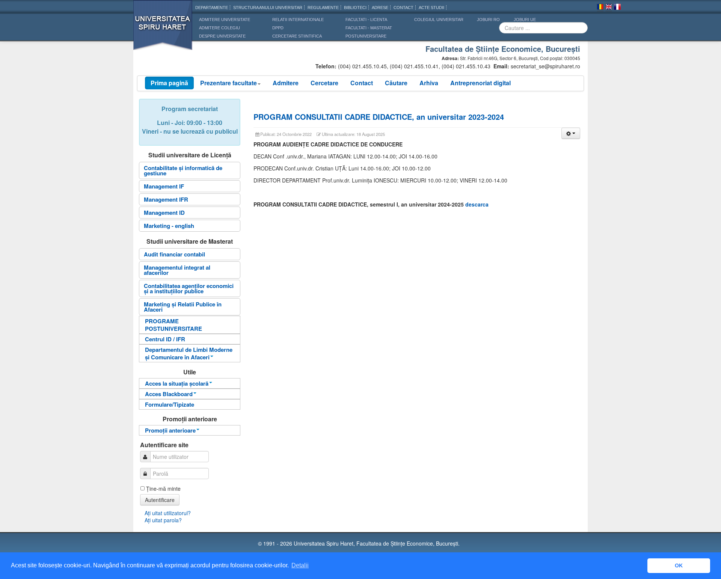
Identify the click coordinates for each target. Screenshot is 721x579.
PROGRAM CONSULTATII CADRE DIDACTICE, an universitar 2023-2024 (378, 116)
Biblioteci (355, 7)
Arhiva (428, 82)
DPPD (278, 28)
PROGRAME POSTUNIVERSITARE (173, 325)
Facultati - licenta (366, 19)
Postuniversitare (365, 36)
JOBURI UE (525, 19)
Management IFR (166, 199)
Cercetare (324, 82)
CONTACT (403, 7)
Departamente (211, 7)
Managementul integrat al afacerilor (177, 270)
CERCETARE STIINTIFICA (297, 36)
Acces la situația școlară (176, 383)
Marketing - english (169, 226)
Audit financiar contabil (174, 254)
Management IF (164, 186)
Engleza (608, 8)
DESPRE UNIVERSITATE (222, 36)
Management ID (164, 212)
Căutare (396, 82)
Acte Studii (431, 7)
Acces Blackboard (169, 394)
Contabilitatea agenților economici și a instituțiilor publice (189, 288)
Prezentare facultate (228, 82)
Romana (600, 8)
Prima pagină (169, 82)
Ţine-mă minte (163, 488)
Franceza (617, 8)
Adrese (380, 7)
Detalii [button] (300, 565)
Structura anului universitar (267, 7)
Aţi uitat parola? (163, 520)
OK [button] (679, 565)
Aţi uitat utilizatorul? (168, 513)
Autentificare (160, 500)
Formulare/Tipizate (169, 404)
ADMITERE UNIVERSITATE (224, 19)
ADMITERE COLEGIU (219, 28)
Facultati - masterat (368, 28)
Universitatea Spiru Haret (163, 30)
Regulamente (323, 7)
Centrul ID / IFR (165, 339)
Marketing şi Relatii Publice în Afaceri (183, 307)
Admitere (286, 82)
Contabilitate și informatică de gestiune (183, 170)
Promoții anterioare (170, 430)
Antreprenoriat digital (480, 82)
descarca (477, 204)
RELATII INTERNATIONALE (298, 19)
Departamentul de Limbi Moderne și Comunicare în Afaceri (188, 353)
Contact (361, 82)
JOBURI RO (488, 19)
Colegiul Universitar (438, 19)
